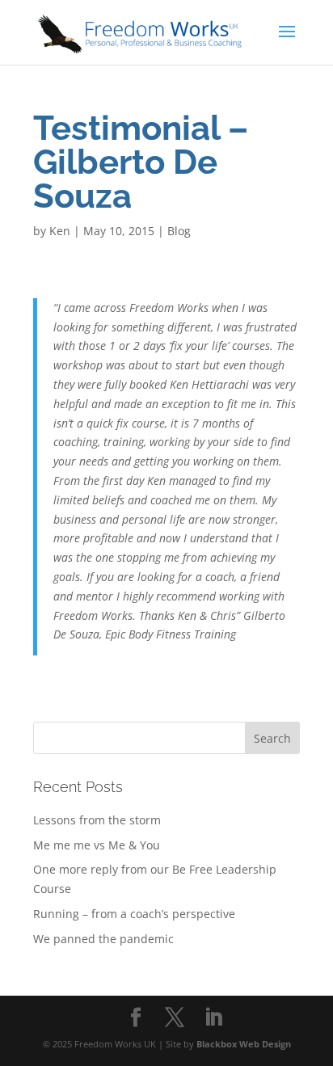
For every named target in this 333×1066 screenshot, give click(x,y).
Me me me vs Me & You (96, 845)
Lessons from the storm (97, 820)
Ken (59, 230)
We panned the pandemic (103, 938)
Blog (179, 230)
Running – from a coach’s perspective (134, 913)
